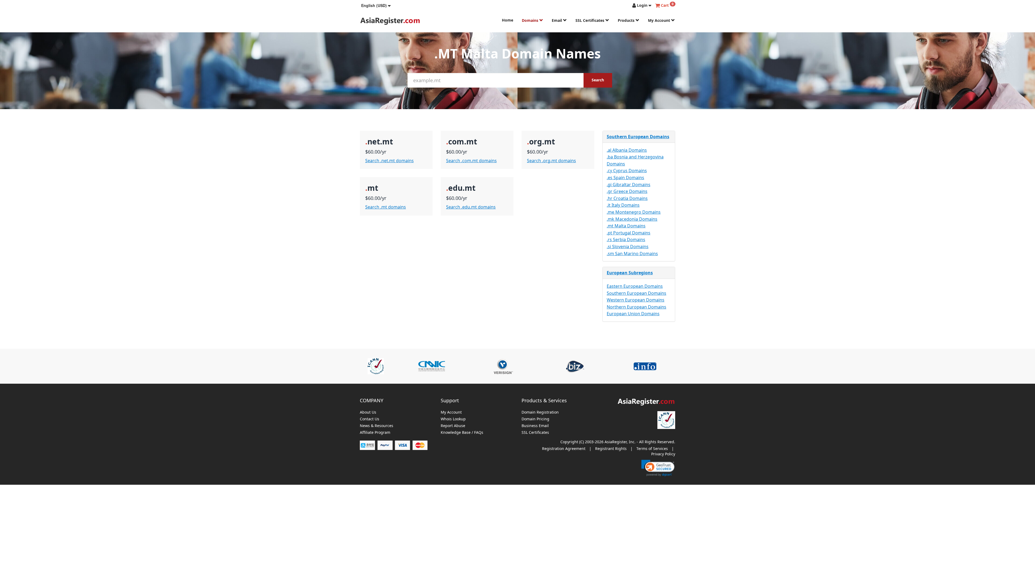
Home (507, 20)
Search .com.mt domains (471, 161)
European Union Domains (633, 314)
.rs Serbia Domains (626, 239)
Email (557, 20)
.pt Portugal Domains (628, 233)
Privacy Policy (663, 453)
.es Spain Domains (625, 178)
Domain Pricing (535, 419)
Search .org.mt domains (551, 161)
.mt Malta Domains (626, 226)
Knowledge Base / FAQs (462, 432)
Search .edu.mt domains (471, 207)
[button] (376, 5)
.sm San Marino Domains (632, 254)
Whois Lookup (453, 419)
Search (598, 79)
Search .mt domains (385, 207)
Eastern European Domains (635, 286)
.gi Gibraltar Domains (628, 185)
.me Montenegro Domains (634, 212)
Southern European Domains (638, 137)
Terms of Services (652, 448)
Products (627, 20)
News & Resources (376, 426)
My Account (659, 20)
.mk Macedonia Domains (632, 219)
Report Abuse (453, 426)
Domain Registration (540, 412)
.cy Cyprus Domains (627, 171)
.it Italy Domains (623, 205)
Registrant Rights (611, 448)
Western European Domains (635, 300)
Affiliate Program (375, 432)
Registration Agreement (563, 448)
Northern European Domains (636, 307)
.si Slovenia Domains (627, 247)
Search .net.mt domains (389, 161)
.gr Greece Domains (627, 191)
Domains (530, 20)
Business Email (535, 426)
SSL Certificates (590, 20)
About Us (368, 412)
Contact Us (369, 419)
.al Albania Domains (627, 150)
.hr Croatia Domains (627, 198)
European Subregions (630, 273)
